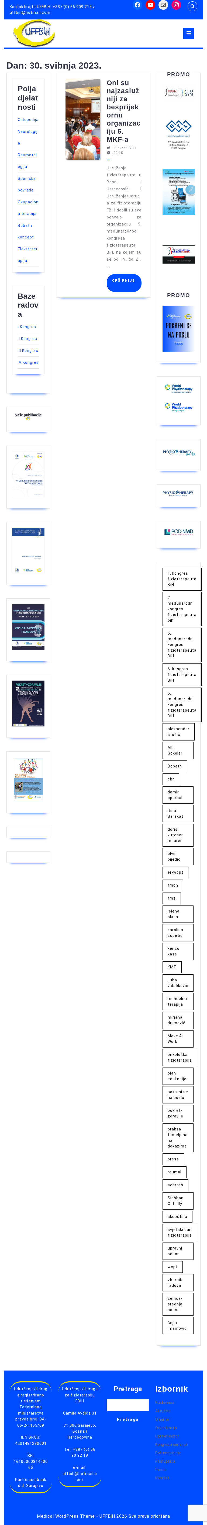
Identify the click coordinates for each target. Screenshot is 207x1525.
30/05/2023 (123, 148)
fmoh (173, 885)
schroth (175, 1185)
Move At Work (176, 1039)
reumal (174, 1172)
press (173, 1159)
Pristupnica (165, 1461)
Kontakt (162, 1478)
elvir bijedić (174, 856)
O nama (162, 1419)
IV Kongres (28, 362)
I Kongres (27, 327)
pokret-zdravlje (175, 1113)
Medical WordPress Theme (66, 1516)
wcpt (173, 1267)
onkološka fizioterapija (180, 1057)
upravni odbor (175, 1251)
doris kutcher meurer (175, 835)
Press (160, 1469)
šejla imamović (177, 1326)
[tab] (188, 33)
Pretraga (128, 1389)
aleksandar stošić (178, 732)
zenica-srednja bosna (175, 1304)
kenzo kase (174, 951)
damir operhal (175, 795)
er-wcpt (175, 872)
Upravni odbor (167, 1436)
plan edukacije (177, 1076)
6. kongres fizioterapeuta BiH (182, 674)
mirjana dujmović (176, 1020)
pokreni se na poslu (178, 1095)
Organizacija (166, 1428)
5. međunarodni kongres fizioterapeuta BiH (182, 644)
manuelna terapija (177, 1001)
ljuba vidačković (178, 983)
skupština (177, 1216)
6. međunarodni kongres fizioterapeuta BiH (182, 704)
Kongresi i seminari (171, 1444)
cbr (171, 779)
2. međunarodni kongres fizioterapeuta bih (182, 608)
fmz (172, 898)
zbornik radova (175, 1283)
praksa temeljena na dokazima (178, 1137)
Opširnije (125, 283)
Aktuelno (163, 1411)
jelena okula (174, 914)
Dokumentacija (168, 1453)
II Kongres (27, 338)
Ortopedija (28, 119)
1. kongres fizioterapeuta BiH (182, 579)
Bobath (175, 766)
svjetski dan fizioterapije (180, 1232)
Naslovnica (164, 1403)
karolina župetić (175, 933)
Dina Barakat (175, 814)
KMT (172, 967)
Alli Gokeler (175, 750)
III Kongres (28, 350)
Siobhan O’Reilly (176, 1201)
